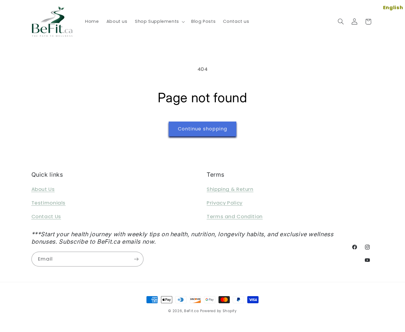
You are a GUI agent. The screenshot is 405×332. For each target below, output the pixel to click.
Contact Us (46, 216)
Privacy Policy (225, 202)
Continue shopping (202, 128)
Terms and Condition (235, 216)
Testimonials (48, 202)
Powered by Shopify (218, 311)
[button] (159, 21)
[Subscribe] (136, 259)
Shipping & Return (230, 189)
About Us (43, 189)
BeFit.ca (191, 311)
